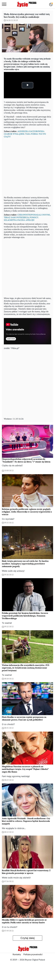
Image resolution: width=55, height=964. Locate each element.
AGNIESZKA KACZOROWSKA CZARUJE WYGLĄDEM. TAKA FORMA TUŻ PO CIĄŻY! (25, 134)
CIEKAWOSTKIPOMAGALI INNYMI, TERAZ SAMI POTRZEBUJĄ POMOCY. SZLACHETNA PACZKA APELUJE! (27, 217)
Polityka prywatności (32, 954)
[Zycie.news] (26, 4)
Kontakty (17, 954)
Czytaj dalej (27, 938)
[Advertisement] (27, 166)
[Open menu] (4, 4)
